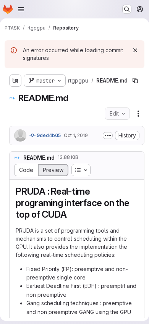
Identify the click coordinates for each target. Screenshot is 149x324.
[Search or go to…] (126, 9)
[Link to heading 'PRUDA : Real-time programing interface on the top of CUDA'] (71, 214)
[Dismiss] (135, 50)
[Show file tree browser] (15, 80)
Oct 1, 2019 (76, 135)
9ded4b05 (48, 135)
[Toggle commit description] (108, 135)
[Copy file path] (135, 80)
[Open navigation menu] (21, 9)
